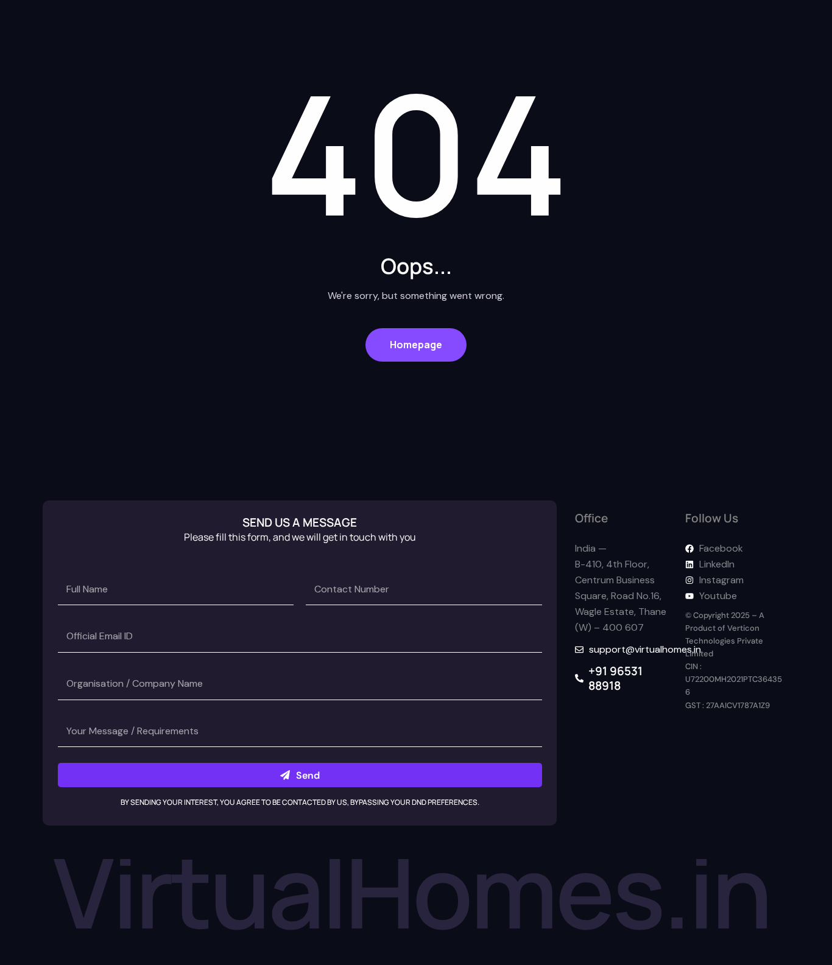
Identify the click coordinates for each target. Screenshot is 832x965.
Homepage (416, 344)
